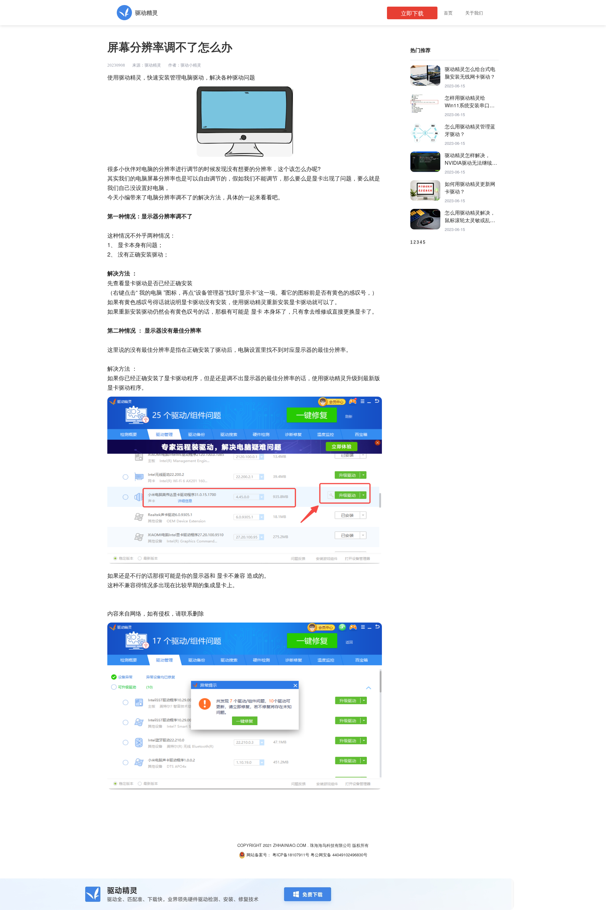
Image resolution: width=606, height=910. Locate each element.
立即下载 (412, 13)
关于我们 (474, 12)
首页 (448, 12)
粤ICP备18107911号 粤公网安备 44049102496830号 (319, 855)
